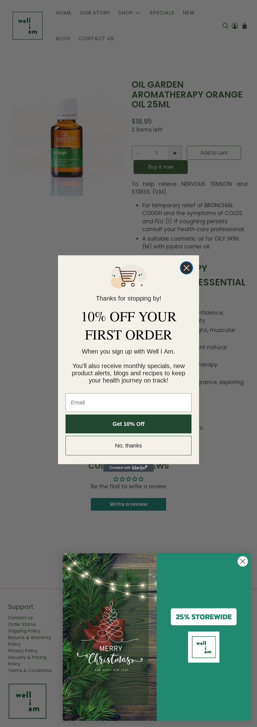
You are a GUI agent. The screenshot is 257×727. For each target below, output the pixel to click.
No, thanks (128, 445)
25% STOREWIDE (204, 616)
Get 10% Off (128, 424)
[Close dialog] (186, 268)
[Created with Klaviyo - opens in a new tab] (128, 468)
